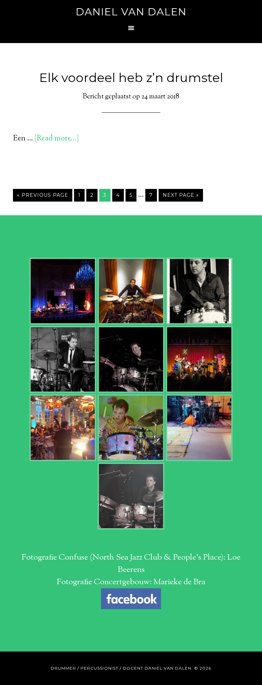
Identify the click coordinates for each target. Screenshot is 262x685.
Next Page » (181, 195)
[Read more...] (56, 138)
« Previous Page (42, 195)
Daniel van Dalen (131, 11)
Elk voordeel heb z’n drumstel (131, 77)
